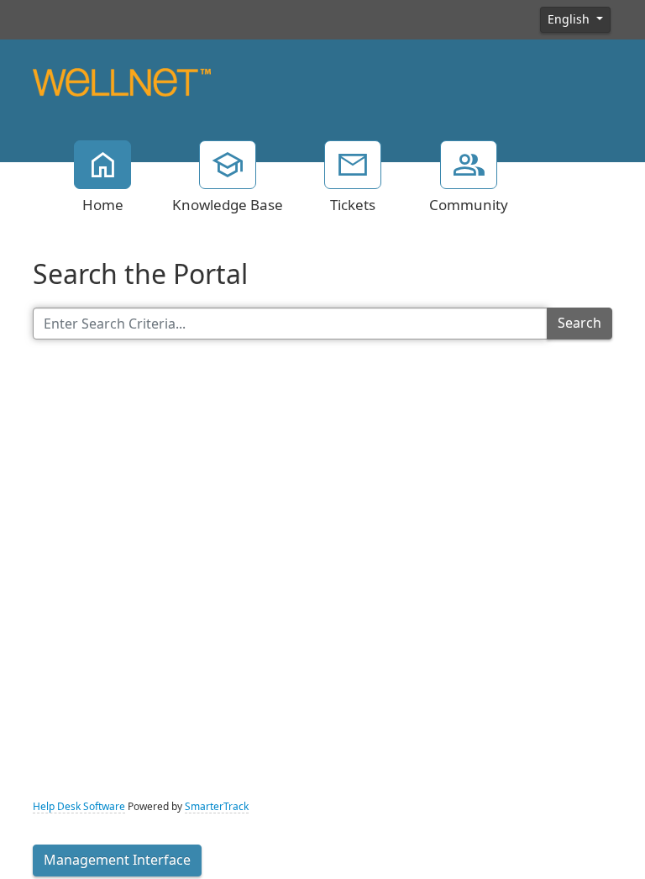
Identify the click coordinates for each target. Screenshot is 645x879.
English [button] (570, 19)
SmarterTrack (217, 807)
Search (579, 323)
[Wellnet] (122, 80)
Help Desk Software (79, 807)
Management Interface (117, 860)
